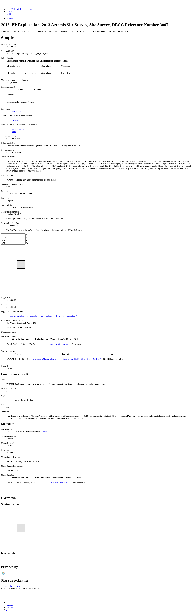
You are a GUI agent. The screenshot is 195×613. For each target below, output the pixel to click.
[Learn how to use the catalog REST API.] (6, 610)
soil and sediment (19, 129)
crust (14, 131)
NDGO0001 (17, 111)
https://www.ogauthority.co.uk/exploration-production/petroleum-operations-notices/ (41, 316)
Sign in (10, 18)
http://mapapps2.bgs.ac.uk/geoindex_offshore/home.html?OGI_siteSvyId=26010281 (66, 359)
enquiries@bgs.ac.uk (59, 344)
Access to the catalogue (11, 586)
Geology (15, 120)
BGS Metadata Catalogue (21, 9)
